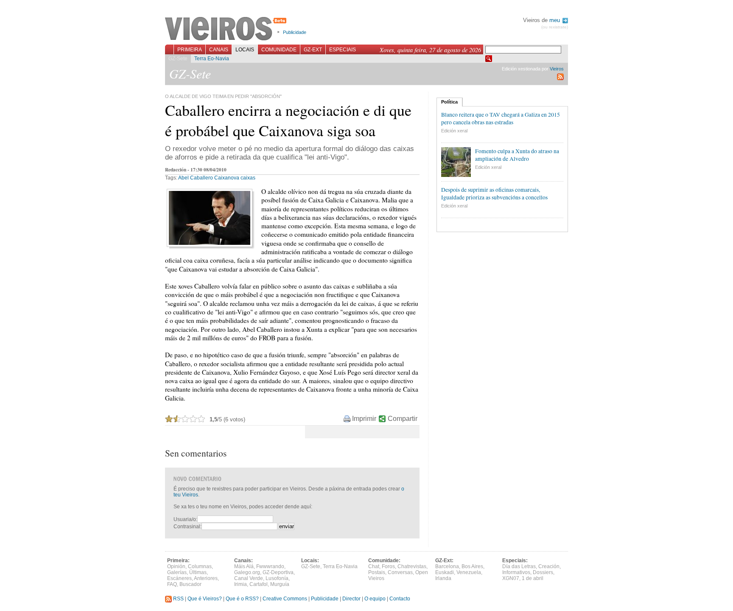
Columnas (200, 566)
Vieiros (227, 29)
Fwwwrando (270, 566)
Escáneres (179, 578)
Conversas (400, 572)
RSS (178, 599)
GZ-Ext (313, 50)
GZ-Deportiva (278, 572)
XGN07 (510, 578)
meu (555, 20)
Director (351, 599)
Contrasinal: (187, 527)
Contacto (399, 599)
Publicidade (294, 32)
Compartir (402, 418)
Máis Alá (244, 566)
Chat (373, 566)
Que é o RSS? (242, 599)
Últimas (198, 572)
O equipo (375, 599)
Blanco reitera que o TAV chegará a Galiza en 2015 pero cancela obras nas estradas (500, 118)
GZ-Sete (177, 59)
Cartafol (258, 584)
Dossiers (543, 572)
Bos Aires (472, 566)
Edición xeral (454, 130)
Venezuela (468, 572)
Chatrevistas (411, 566)
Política (449, 101)
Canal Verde (248, 578)
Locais (244, 50)
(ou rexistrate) (554, 27)
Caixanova (226, 178)
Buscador (190, 584)
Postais (376, 572)
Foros (388, 566)
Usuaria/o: (185, 519)
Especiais (342, 50)
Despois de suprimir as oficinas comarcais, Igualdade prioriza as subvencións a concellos (494, 193)
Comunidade (279, 50)
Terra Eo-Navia (211, 59)
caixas (248, 178)
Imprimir (364, 418)
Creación (549, 566)
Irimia (240, 584)
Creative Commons (285, 599)
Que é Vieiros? (204, 599)
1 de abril (532, 578)
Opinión (176, 566)
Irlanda (443, 578)
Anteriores (206, 578)
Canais (218, 50)
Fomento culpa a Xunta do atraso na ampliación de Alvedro (517, 155)
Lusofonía (277, 578)
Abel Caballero (195, 178)
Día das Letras (519, 566)
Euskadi (444, 572)
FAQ (172, 584)
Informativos (516, 572)
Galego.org (247, 572)
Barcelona (447, 566)
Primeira (189, 50)
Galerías (177, 572)
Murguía (279, 584)
